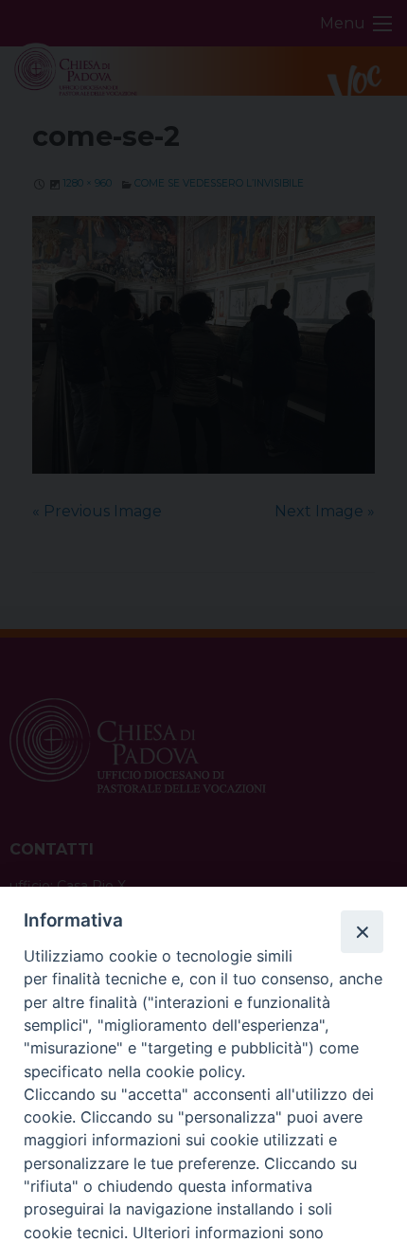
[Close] (361, 931)
